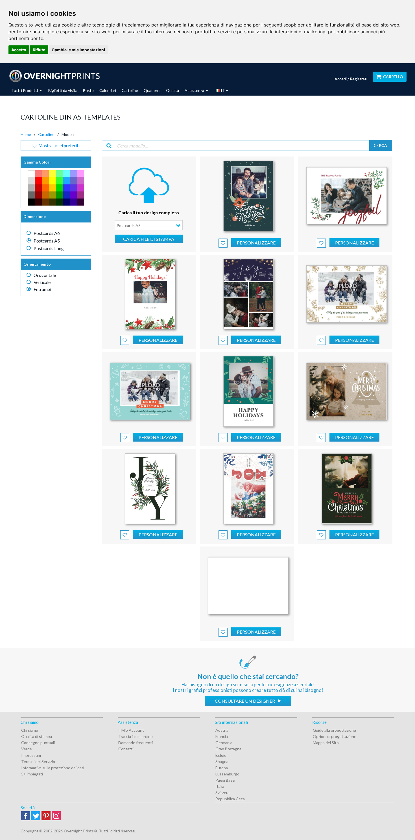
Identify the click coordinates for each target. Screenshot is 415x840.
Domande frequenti (135, 742)
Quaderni (152, 90)
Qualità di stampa (36, 736)
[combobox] (149, 225)
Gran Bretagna (228, 748)
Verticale (42, 282)
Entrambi (42, 289)
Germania (223, 742)
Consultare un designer (245, 701)
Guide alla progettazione (334, 730)
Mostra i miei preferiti (59, 145)
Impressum (31, 755)
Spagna (221, 761)
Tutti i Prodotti (25, 90)
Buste (88, 90)
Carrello (393, 76)
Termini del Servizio (38, 761)
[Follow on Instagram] (56, 816)
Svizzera (222, 792)
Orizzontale (45, 275)
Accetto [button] (18, 49)
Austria (221, 730)
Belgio (220, 755)
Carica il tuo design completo (148, 212)
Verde (26, 748)
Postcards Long (49, 248)
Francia (221, 736)
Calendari (107, 90)
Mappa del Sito (326, 742)
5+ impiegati (32, 773)
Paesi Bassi (225, 780)
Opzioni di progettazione (334, 736)
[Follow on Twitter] (36, 816)
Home (26, 134)
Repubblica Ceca (230, 798)
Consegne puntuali (38, 742)
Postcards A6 (47, 233)
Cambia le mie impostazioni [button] (78, 49)
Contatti (126, 748)
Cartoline (130, 90)
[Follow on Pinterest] (46, 816)
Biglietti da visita (62, 90)
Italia (219, 786)
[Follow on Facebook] (26, 816)
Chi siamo (29, 730)
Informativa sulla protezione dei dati (52, 767)
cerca (380, 145)
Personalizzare (256, 242)
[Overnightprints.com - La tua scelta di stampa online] (54, 76)
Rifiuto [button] (39, 49)
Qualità (172, 90)
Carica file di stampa (148, 239)
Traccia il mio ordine (135, 736)
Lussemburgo (227, 773)
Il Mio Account (131, 730)
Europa (221, 767)
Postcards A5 (47, 240)
